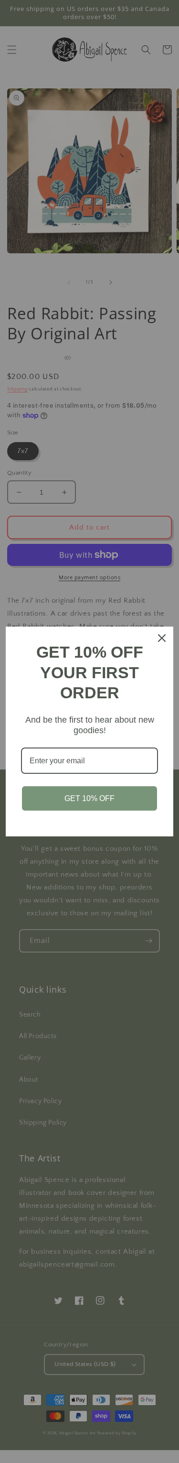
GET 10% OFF (89, 798)
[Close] (161, 638)
